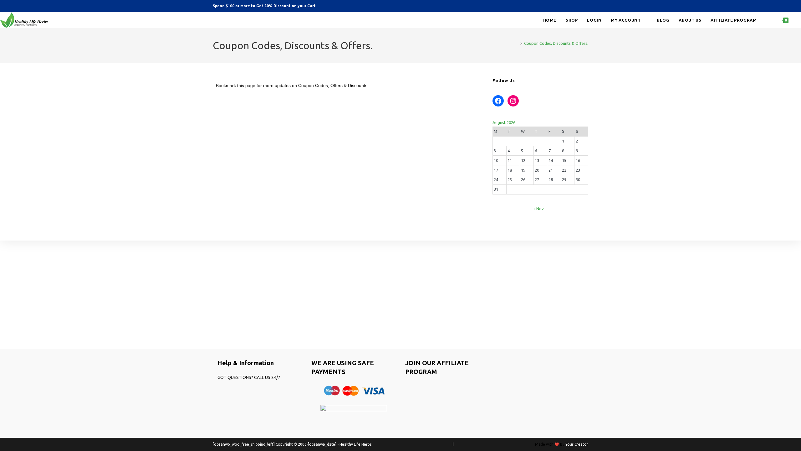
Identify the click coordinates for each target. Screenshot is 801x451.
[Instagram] (513, 100)
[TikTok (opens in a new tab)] (584, 6)
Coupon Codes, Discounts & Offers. (556, 43)
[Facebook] (498, 100)
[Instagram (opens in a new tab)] (577, 6)
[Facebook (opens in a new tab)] (568, 6)
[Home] (516, 43)
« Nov (538, 208)
